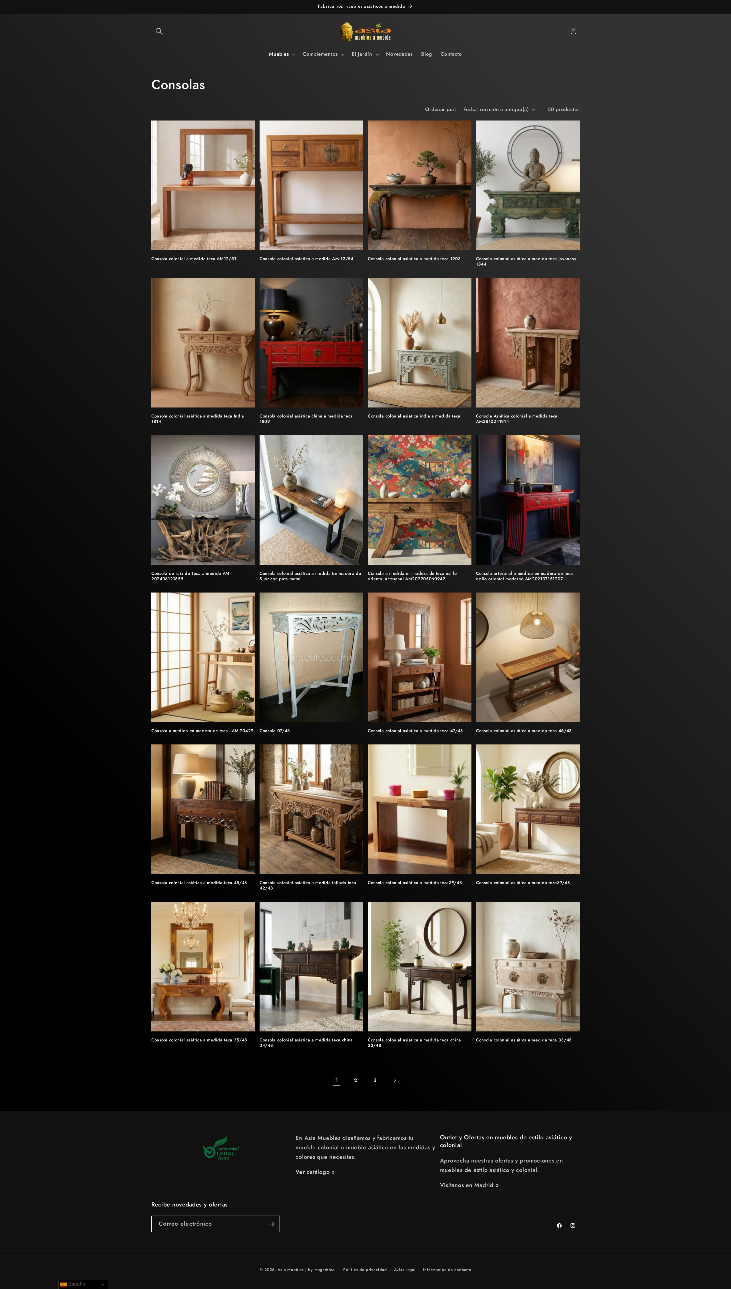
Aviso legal (404, 1269)
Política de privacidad (365, 1269)
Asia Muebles (291, 1269)
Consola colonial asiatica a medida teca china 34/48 (306, 1043)
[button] (159, 31)
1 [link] (336, 1080)
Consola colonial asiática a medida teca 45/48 (199, 883)
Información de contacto (447, 1269)
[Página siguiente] (394, 1080)
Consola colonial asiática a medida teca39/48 (415, 883)
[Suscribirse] (272, 1224)
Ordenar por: (440, 109)
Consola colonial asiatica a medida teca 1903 (414, 259)
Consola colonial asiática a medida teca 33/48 (524, 1040)
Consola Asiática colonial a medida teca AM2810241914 (517, 419)
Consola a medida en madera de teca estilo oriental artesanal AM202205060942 (412, 576)
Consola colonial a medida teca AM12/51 (193, 259)
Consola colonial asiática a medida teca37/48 (523, 883)
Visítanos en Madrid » (469, 1185)
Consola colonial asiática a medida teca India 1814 (197, 419)
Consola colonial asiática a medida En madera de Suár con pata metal (310, 576)
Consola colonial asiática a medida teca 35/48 (199, 1040)
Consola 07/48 (275, 731)
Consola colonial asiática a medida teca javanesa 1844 (526, 261)
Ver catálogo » (315, 1172)
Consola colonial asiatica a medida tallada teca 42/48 (308, 885)
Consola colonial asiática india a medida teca (414, 416)
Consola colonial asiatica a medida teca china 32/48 (414, 1043)
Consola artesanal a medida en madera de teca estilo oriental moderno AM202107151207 (524, 576)
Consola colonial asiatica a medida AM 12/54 (307, 259)
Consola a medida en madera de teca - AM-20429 (202, 731)
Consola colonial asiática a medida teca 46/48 (524, 731)
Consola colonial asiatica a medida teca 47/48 (415, 731)
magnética (324, 1269)
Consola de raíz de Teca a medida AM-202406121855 (191, 576)
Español (77, 1284)
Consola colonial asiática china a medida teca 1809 (306, 419)
